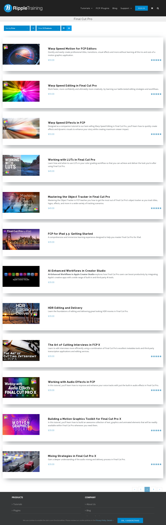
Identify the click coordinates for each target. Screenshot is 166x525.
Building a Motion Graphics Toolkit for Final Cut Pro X (84, 418)
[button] (158, 8)
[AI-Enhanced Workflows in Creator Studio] (21, 276)
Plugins (16, 510)
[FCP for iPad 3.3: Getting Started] (21, 239)
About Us (91, 504)
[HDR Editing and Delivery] (21, 313)
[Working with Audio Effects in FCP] (21, 387)
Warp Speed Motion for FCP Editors (72, 48)
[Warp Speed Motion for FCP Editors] (21, 54)
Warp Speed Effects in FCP (66, 122)
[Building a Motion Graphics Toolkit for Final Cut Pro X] (21, 424)
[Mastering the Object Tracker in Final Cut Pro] (21, 202)
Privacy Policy (101, 520)
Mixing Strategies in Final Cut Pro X (72, 456)
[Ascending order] (33, 28)
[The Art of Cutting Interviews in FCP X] (21, 350)
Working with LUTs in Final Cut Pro (71, 159)
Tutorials (17, 504)
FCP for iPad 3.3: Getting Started (70, 233)
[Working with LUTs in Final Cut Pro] (21, 165)
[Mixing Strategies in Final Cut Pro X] (21, 461)
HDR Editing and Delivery (65, 307)
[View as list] (68, 28)
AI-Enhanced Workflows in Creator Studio (77, 270)
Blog (89, 510)
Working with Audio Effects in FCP (71, 381)
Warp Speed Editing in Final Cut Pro (72, 85)
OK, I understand (130, 520)
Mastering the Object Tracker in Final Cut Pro (79, 196)
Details (110, 520)
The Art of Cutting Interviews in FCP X (74, 344)
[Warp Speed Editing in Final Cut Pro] (21, 91)
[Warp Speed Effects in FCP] (21, 128)
